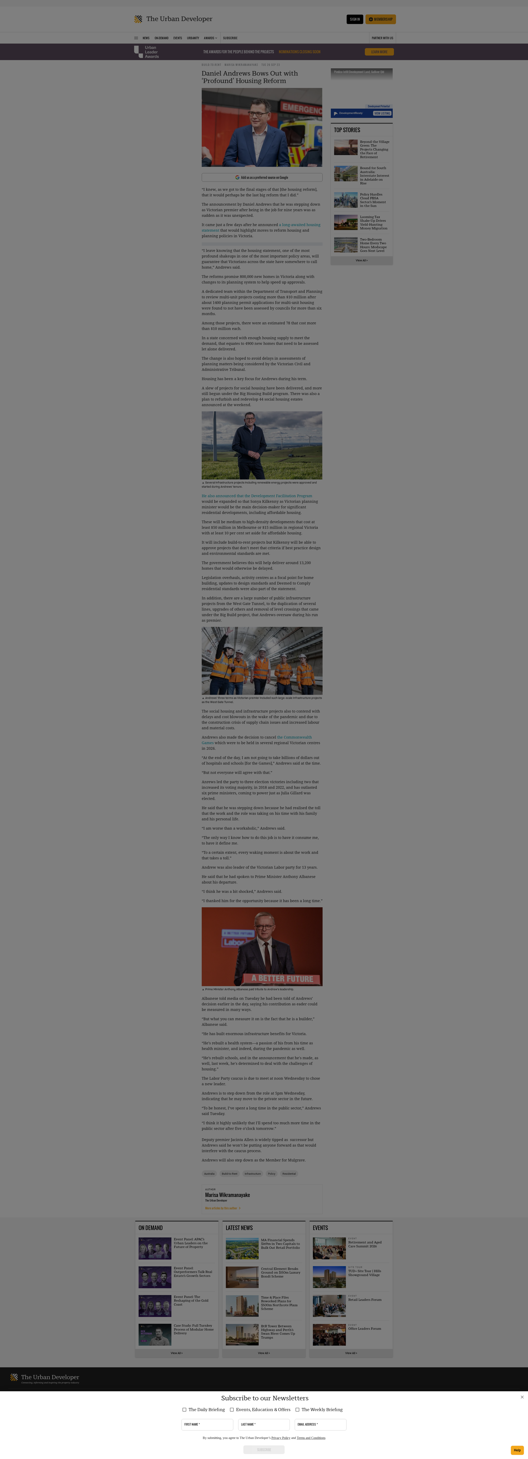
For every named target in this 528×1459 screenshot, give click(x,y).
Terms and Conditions (311, 1438)
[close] (522, 1397)
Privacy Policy (280, 1438)
